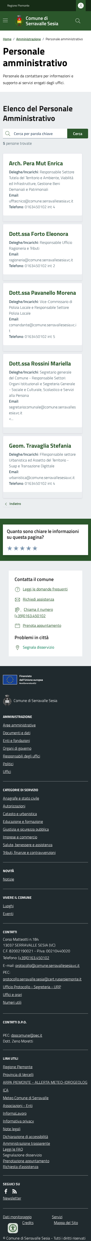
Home (7, 38)
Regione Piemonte (18, 5)
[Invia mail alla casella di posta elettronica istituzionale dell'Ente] (47, 965)
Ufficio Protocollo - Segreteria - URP (32, 987)
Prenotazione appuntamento (26, 1161)
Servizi (57, 1217)
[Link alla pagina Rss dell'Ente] (14, 1191)
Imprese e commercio (20, 837)
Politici (8, 764)
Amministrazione (28, 38)
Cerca (77, 133)
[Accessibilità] (13, 1228)
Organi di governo (17, 748)
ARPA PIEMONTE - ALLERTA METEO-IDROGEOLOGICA (45, 1086)
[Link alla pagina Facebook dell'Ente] (6, 1191)
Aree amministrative (19, 725)
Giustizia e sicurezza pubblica (26, 829)
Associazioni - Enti (18, 1105)
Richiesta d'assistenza (20, 1166)
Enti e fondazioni (16, 740)
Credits (27, 1222)
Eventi (8, 913)
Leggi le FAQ (13, 1149)
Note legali (11, 1129)
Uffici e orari (12, 994)
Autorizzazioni (14, 806)
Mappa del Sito (66, 1222)
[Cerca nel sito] (76, 21)
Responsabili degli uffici (21, 756)
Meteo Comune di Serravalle (26, 1098)
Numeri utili (12, 1002)
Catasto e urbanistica (20, 814)
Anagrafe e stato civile (21, 798)
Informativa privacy (18, 1121)
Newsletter (12, 1198)
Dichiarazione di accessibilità (25, 1136)
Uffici (7, 771)
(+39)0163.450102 (33, 958)
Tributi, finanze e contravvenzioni (29, 852)
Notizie (8, 879)
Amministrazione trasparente (26, 1143)
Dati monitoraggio (17, 1217)
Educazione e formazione (23, 821)
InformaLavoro (14, 1113)
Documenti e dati (16, 733)
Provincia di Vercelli (18, 1074)
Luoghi (8, 906)
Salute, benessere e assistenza (27, 845)
